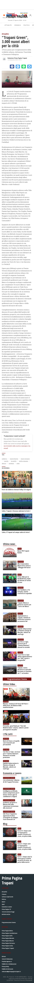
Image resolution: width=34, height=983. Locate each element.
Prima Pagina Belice (7, 931)
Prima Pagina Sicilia (7, 946)
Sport (3, 904)
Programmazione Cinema (9, 922)
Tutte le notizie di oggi (8, 912)
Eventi (3, 902)
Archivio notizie (6, 914)
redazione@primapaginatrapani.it (11, 971)
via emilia (13, 461)
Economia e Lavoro (7, 907)
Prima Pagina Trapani (8, 948)
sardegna (11, 463)
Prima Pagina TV (6, 909)
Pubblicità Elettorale (7, 969)
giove (18, 463)
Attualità (8, 25)
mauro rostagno (25, 459)
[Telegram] (29, 66)
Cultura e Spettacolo (7, 897)
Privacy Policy (5, 966)
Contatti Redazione (7, 959)
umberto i (4, 459)
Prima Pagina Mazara (8, 941)
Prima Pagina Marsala (8, 938)
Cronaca (17, 25)
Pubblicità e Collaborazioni (9, 964)
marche (6, 461)
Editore (4, 956)
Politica (26, 25)
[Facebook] (12, 66)
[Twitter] (18, 66)
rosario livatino (14, 459)
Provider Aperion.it (7, 961)
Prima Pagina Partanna (8, 943)
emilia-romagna (23, 461)
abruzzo (4, 463)
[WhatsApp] (23, 66)
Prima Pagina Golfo (7, 936)
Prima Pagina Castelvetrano (9, 933)
